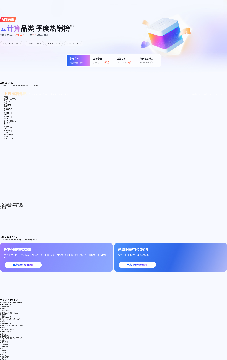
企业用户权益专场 (10, 44)
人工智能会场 (72, 44)
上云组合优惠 (33, 44)
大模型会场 (53, 44)
